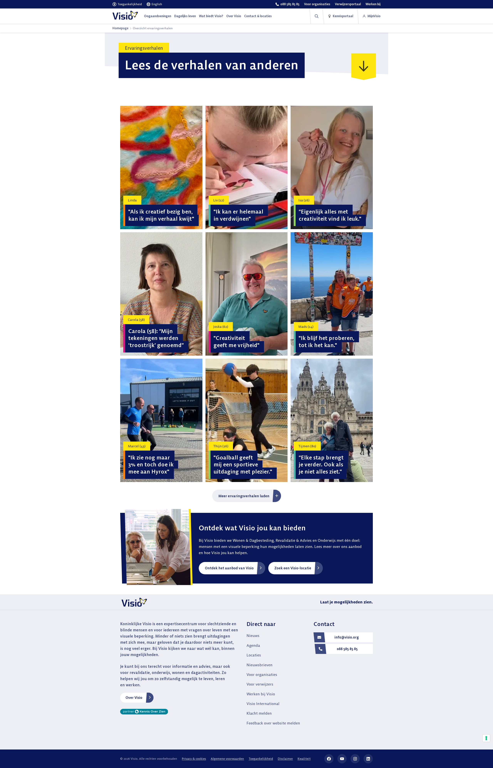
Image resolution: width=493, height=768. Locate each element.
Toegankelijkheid (261, 758)
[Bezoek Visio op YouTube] (342, 758)
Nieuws (252, 635)
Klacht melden (259, 713)
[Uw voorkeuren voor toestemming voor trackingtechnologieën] (486, 738)
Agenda (253, 645)
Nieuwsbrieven (259, 664)
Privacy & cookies (194, 758)
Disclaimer (285, 758)
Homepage (120, 28)
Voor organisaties (261, 674)
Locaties (253, 655)
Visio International (262, 703)
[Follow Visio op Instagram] (355, 758)
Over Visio (134, 697)
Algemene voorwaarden (227, 758)
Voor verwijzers (259, 684)
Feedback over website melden (273, 723)
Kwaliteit (304, 758)
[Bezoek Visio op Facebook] (329, 758)
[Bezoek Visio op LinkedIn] (368, 758)
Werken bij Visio (260, 693)
